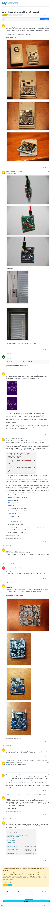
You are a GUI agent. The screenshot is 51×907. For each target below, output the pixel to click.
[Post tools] (48, 168)
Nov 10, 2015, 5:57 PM (17, 797)
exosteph (8, 567)
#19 (48, 822)
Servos (10, 500)
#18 (48, 797)
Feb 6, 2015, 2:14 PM (18, 356)
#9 (48, 356)
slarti (7, 24)
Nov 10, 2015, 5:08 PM (17, 762)
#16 (48, 762)
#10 (48, 373)
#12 (48, 549)
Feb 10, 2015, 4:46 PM (17, 373)
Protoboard (11, 513)
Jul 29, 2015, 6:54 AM (17, 549)
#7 (48, 24)
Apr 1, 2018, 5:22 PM (16, 822)
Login (10, 884)
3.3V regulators (12, 521)
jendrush (8, 356)
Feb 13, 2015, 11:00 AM (17, 438)
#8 (48, 171)
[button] (2, 905)
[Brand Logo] (10, 3)
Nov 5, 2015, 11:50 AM (17, 749)
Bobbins (10, 503)
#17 (48, 774)
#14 (48, 585)
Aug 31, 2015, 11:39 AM (19, 567)
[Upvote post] (43, 168)
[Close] (47, 868)
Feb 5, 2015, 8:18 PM (16, 24)
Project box (11, 516)
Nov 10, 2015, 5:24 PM (17, 774)
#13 (48, 567)
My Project (5, 14)
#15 (48, 749)
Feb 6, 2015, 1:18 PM (16, 171)
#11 (48, 438)
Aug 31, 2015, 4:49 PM (17, 585)
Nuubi (7, 549)
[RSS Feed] (46, 15)
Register (5, 884)
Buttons (10, 505)
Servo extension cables (14, 497)
